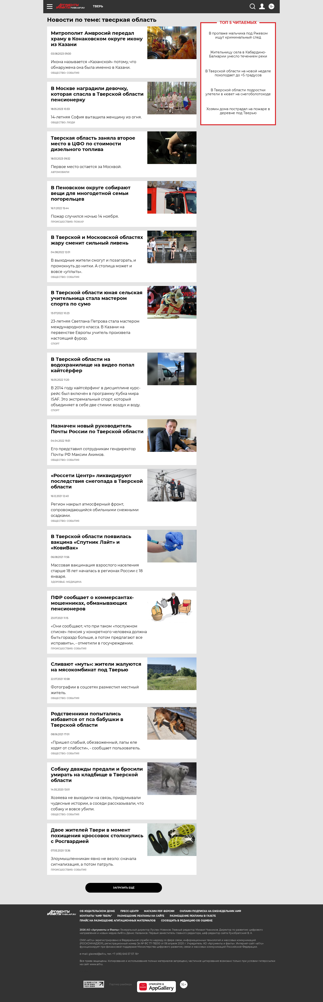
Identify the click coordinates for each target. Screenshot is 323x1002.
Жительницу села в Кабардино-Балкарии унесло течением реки (238, 54)
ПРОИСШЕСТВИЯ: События (68, 649)
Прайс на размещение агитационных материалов (118, 920)
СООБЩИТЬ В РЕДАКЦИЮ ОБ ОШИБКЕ (187, 920)
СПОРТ (55, 344)
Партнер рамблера (120, 984)
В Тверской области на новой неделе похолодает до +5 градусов (238, 73)
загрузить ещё (124, 887)
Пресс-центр (129, 911)
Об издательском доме (97, 911)
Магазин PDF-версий (159, 911)
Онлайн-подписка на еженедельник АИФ (210, 911)
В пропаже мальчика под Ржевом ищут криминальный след (238, 35)
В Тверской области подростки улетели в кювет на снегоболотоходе (238, 92)
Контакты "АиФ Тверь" (96, 915)
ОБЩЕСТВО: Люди (63, 122)
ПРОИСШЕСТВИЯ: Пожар (67, 222)
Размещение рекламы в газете (193, 915)
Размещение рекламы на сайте (140, 915)
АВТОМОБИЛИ (60, 172)
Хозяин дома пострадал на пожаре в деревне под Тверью (238, 111)
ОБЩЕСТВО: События (65, 73)
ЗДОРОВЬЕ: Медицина (66, 582)
